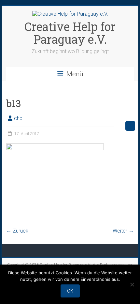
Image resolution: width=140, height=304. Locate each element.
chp (18, 118)
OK (70, 291)
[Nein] (132, 284)
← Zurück (17, 231)
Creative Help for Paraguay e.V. (70, 33)
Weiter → (123, 231)
